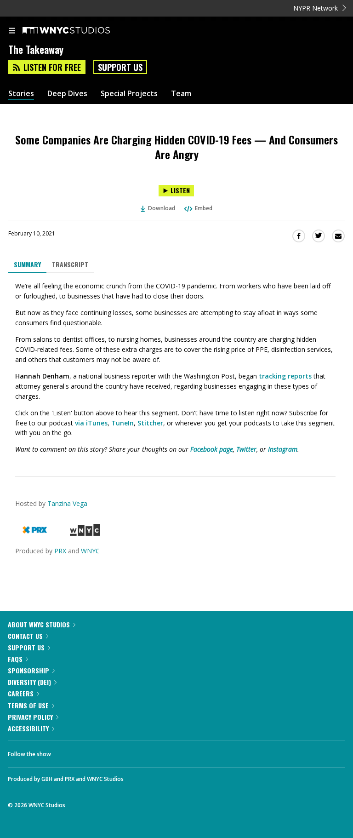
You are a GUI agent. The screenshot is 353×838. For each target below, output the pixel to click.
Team (181, 94)
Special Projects (129, 94)
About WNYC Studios (39, 624)
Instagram (282, 449)
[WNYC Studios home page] (78, 31)
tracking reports (285, 376)
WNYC (90, 550)
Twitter (246, 449)
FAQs (15, 659)
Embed (203, 208)
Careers (21, 693)
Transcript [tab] (70, 264)
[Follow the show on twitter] (92, 751)
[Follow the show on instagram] (117, 751)
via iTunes (91, 423)
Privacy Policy (30, 717)
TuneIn (122, 423)
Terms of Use (28, 705)
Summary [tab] (27, 264)
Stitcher (150, 423)
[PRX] (34, 533)
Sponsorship (28, 670)
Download (161, 208)
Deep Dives (67, 94)
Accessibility (28, 728)
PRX (60, 550)
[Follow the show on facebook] (67, 751)
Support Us (120, 67)
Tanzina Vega (67, 503)
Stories (21, 94)
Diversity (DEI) (29, 682)
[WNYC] (85, 533)
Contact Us (25, 636)
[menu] (12, 31)
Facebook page (211, 449)
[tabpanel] (176, 368)
